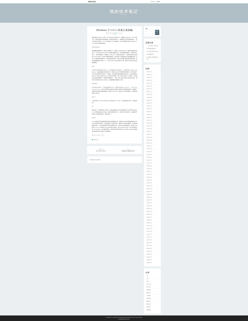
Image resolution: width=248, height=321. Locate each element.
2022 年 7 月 (149, 131)
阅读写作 (148, 307)
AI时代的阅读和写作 (151, 48)
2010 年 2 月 (149, 180)
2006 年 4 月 (149, 259)
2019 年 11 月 (149, 143)
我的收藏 (148, 289)
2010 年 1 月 (149, 183)
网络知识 (148, 304)
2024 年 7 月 (149, 106)
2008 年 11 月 (149, 214)
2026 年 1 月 (149, 77)
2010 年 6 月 (149, 168)
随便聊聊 (148, 309)
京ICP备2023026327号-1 (124, 319)
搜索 (146, 28)
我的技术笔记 (92, 1)
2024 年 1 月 (149, 120)
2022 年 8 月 (149, 128)
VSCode (94, 121)
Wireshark (148, 284)
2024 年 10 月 (149, 97)
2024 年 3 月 (149, 114)
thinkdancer (120, 33)
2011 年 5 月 (149, 160)
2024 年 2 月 (149, 117)
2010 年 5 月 (149, 171)
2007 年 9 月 (149, 231)
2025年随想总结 (150, 54)
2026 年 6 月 (149, 74)
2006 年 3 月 (149, 262)
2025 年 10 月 (149, 80)
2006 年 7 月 (149, 251)
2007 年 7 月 (149, 234)
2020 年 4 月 (149, 137)
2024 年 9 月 (149, 100)
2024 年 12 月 (149, 94)
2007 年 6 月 (149, 237)
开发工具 (96, 139)
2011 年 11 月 (149, 148)
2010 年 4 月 (149, 174)
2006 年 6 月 (149, 254)
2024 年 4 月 (149, 111)
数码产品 (148, 292)
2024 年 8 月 (149, 103)
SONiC (147, 281)
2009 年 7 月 (149, 200)
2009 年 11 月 (149, 188)
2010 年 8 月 (149, 165)
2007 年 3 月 (149, 245)
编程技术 (148, 301)
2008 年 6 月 (149, 220)
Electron (98, 127)
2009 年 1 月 (149, 211)
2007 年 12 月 (149, 225)
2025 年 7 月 (149, 83)
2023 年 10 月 (149, 126)
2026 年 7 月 (149, 71)
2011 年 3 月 (149, 163)
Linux (147, 278)
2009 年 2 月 (149, 208)
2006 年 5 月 (149, 257)
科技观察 (148, 298)
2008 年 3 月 (149, 222)
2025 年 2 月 (149, 88)
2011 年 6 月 (149, 157)
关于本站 (152, 1)
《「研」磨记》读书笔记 (152, 45)
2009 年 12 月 (149, 185)
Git (147, 275)
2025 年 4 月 (149, 86)
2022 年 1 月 (149, 134)
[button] (244, 319)
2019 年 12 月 (149, 140)
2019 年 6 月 (149, 146)
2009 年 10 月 (149, 191)
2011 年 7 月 (149, 154)
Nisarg (140, 317)
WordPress (131, 317)
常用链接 (158, 1)
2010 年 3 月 (149, 177)
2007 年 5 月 (149, 240)
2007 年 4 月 (149, 242)
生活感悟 (148, 295)
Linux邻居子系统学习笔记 (152, 51)
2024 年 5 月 (149, 108)
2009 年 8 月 (149, 197)
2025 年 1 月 (149, 91)
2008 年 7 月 (149, 217)
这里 (115, 100)
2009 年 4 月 (149, 205)
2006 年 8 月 (149, 248)
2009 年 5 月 (149, 202)
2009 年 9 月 (149, 194)
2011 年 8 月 (149, 151)
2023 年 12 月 (149, 123)
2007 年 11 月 (149, 228)
